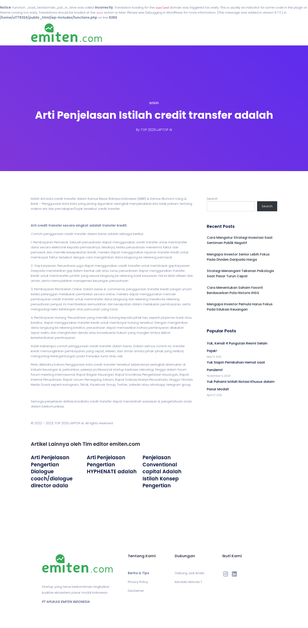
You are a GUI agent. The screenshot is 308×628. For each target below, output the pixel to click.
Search (212, 198)
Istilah (154, 103)
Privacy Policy (138, 582)
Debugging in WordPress (164, 12)
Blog (160, 33)
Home (141, 33)
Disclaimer (136, 590)
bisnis (102, 234)
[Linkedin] (234, 573)
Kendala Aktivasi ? (188, 582)
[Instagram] (225, 573)
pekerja (86, 369)
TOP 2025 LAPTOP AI (156, 129)
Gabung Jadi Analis (189, 573)
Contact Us (183, 33)
